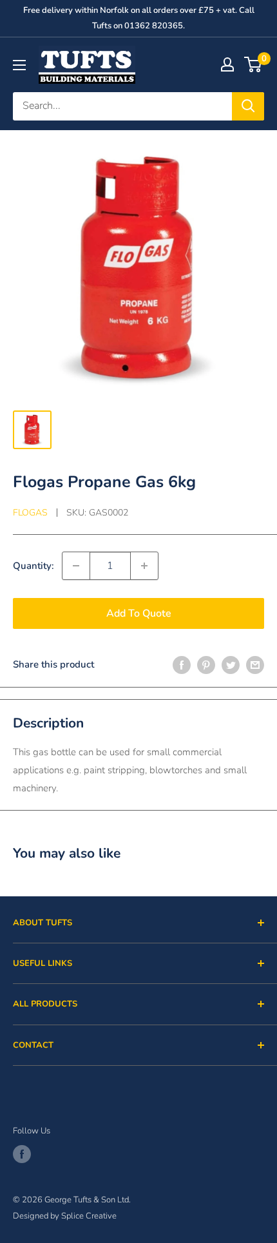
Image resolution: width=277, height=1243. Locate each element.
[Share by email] (255, 664)
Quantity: (33, 565)
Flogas (30, 512)
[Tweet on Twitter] (231, 664)
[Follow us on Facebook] (22, 1154)
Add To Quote (138, 613)
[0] (253, 64)
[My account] (227, 64)
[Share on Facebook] (182, 664)
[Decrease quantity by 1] (76, 565)
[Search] (248, 106)
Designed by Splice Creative (65, 1216)
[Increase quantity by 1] (144, 565)
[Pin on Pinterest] (206, 664)
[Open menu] (19, 65)
